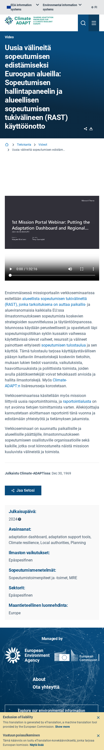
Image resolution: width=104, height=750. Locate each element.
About (39, 679)
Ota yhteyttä (46, 687)
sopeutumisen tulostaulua (64, 345)
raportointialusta (77, 401)
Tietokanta (24, 144)
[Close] (98, 717)
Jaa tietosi (25, 490)
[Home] (7, 145)
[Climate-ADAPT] (39, 20)
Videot (42, 144)
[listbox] (23, 7)
